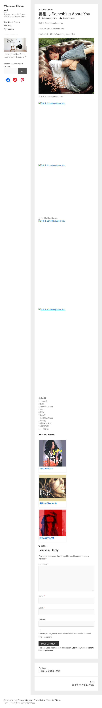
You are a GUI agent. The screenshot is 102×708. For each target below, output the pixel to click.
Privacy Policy (39, 700)
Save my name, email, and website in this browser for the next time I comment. (65, 635)
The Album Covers (12, 22)
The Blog (8, 25)
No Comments (69, 18)
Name (42, 596)
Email (41, 607)
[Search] (22, 71)
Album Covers (46, 9)
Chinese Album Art (14, 8)
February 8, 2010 (49, 18)
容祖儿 (44, 546)
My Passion (9, 28)
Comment (43, 564)
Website (42, 619)
